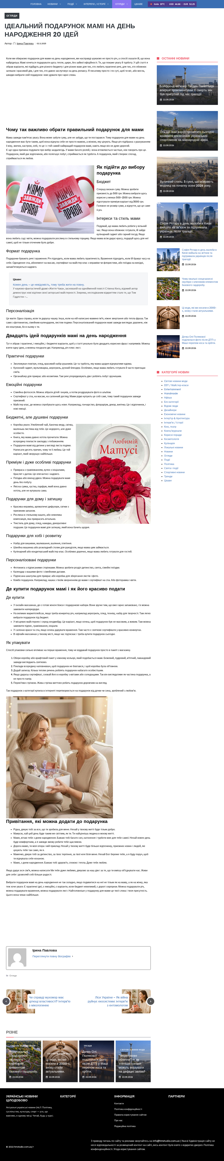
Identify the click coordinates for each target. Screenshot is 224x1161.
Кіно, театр (170, 426)
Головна (35, 4)
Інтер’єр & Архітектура (177, 418)
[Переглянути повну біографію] (72, 956)
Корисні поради (173, 434)
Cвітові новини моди (175, 381)
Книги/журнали (173, 430)
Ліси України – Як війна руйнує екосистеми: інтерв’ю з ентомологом (108, 1001)
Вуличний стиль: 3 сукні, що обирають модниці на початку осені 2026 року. (186, 183)
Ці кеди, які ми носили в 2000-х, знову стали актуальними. (58, 1065)
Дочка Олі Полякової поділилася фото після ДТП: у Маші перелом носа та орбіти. (95, 1061)
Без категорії (171, 401)
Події (71, 4)
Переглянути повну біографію (51, 956)
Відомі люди (171, 405)
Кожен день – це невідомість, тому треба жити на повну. (48, 284)
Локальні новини (173, 447)
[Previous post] (6, 1001)
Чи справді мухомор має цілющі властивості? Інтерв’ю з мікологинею (49, 1001)
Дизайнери (170, 410)
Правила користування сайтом (130, 1114)
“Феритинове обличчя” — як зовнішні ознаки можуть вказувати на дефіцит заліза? (132, 1063)
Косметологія (171, 439)
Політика (169, 464)
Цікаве (138, 4)
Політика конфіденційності (128, 1109)
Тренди (168, 476)
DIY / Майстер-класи (176, 385)
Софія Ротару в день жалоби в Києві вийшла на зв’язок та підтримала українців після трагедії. (186, 227)
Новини (53, 4)
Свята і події (171, 468)
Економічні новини (174, 414)
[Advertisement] (78, 102)
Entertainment (172, 389)
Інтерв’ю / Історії (94, 4)
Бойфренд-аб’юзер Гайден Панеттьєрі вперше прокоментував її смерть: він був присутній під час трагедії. (187, 90)
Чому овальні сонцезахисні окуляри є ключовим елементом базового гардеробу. (200, 282)
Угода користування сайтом (129, 1149)
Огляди (119, 4)
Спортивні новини (174, 472)
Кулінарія (169, 443)
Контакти (119, 1103)
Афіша (168, 397)
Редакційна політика (124, 1126)
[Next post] (150, 1001)
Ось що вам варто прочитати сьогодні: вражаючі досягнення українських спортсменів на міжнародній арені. (187, 136)
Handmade (171, 393)
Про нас (118, 1120)
